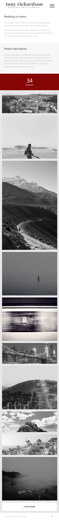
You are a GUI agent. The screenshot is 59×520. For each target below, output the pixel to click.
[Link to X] (52, 516)
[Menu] (51, 5)
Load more (29, 506)
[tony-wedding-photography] (24, 5)
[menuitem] (51, 5)
